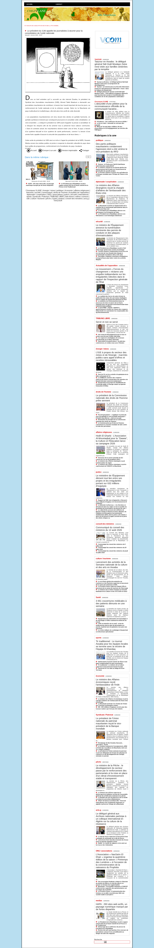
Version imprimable (69, 150)
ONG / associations (55, 194)
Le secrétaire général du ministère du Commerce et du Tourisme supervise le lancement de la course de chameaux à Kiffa (112, 583)
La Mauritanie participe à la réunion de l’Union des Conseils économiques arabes (111, 704)
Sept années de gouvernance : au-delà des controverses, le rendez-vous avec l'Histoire (110, 342)
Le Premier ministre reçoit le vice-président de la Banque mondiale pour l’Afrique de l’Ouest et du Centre (112, 174)
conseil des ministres (74, 199)
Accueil (29, 4)
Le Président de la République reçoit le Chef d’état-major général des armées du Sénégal (111, 249)
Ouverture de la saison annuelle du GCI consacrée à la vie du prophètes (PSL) (109, 458)
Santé (54, 199)
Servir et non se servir (107, 322)
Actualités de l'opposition (79, 192)
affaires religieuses (81, 190)
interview (29, 192)
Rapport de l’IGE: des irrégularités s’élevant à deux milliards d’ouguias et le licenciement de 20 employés (111, 501)
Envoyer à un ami (49, 150)
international (83, 194)
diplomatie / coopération (36, 194)
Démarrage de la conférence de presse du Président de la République (110, 927)
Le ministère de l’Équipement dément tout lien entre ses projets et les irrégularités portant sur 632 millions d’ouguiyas (110, 480)
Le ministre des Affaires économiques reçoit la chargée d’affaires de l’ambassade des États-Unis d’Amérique (112, 700)
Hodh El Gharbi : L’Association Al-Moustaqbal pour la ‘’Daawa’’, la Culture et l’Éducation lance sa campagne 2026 (112, 440)
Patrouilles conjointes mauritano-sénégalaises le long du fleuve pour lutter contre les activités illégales (112, 258)
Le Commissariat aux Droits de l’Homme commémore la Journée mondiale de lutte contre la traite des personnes (111, 424)
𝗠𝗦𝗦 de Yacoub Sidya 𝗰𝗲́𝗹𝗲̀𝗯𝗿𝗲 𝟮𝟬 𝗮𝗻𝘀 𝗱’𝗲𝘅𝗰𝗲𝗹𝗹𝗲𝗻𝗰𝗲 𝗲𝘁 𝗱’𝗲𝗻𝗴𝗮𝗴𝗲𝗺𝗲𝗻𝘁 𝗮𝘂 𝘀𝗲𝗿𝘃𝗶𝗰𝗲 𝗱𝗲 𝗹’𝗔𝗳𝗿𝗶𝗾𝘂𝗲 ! (111, 128)
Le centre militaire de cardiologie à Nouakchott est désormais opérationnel (112, 631)
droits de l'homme (61, 192)
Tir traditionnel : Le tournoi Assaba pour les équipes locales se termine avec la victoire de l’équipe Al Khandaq (112, 645)
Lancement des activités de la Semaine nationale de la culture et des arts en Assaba (111, 564)
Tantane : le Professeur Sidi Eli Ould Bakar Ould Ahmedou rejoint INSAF (110, 165)
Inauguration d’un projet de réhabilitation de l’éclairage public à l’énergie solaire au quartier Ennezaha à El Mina (111, 384)
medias (61, 199)
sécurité (74, 194)
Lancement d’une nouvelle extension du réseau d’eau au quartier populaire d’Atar (112, 840)
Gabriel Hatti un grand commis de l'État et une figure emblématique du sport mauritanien (111, 662)
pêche (48, 199)
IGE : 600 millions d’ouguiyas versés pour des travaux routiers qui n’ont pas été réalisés (111, 708)
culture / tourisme (38, 199)
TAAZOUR (58, 201)
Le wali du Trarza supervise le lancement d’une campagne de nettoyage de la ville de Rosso (112, 837)
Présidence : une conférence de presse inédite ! (112, 121)
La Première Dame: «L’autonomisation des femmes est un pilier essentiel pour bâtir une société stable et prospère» (110, 893)
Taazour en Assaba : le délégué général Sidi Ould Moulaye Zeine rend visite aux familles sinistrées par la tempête (111, 65)
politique (60, 190)
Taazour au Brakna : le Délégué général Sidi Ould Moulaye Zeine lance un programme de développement (111, 83)
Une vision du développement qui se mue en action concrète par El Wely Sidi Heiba (111, 335)
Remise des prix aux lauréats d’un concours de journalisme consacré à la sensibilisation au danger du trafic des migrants (112, 931)
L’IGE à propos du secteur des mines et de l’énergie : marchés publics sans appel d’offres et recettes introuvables (111, 356)
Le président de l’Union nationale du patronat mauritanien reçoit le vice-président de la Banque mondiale (109, 723)
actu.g (86, 199)
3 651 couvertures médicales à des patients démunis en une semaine (111, 603)
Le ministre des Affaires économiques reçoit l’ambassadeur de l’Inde (108, 682)
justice (66, 194)
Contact (59, 4)
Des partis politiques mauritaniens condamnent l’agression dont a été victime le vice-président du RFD (111, 148)
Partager (85, 150)
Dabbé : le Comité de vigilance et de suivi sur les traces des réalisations (111, 844)
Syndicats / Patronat (41, 197)
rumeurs (85, 197)
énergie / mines (49, 190)
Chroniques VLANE (34, 190)
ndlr (28, 199)
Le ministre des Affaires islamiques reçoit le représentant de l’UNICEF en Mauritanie (111, 465)
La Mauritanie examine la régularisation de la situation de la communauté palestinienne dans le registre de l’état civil (111, 207)
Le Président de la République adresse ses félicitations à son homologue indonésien (110, 214)
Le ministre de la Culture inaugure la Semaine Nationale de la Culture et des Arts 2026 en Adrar (111, 590)
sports (28, 197)
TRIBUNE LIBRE (57, 197)
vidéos (77, 197)
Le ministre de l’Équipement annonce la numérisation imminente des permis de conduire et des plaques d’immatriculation (110, 230)
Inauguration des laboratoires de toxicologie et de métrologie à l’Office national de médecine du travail (112, 620)
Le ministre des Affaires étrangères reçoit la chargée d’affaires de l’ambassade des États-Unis (111, 189)
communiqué (47, 192)
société (37, 192)
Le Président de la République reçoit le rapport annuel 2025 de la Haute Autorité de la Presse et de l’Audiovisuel (73, 185)
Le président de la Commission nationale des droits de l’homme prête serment (112, 398)
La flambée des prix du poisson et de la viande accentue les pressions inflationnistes (112, 798)
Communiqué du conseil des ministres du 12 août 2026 (110, 528)
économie (69, 190)
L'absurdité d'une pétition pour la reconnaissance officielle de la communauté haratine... (111, 106)
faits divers (69, 197)
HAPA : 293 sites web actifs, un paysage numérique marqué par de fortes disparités (40, 184)
